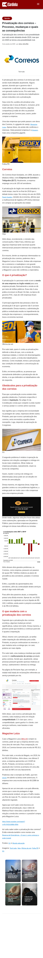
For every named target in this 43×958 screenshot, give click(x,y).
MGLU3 (24, 739)
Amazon (35, 130)
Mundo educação (18, 843)
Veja (19, 848)
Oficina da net (26, 848)
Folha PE (35, 848)
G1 (9, 843)
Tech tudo (13, 848)
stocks (4, 778)
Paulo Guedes (7, 197)
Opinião (7, 18)
